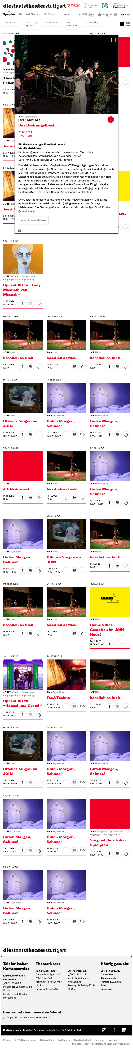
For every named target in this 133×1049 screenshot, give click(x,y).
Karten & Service (29, 14)
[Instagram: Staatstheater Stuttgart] (104, 1030)
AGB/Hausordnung (25, 1040)
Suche (84, 14)
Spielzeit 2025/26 (110, 970)
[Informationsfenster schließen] (113, 40)
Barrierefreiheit (82, 1040)
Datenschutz (47, 1040)
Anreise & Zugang (111, 981)
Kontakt (92, 15)
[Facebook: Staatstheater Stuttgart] (114, 1030)
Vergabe (113, 1040)
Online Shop (107, 974)
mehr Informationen (33, 220)
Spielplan (9, 14)
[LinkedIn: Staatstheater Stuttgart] (124, 1030)
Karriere (67, 14)
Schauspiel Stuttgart (105, 5)
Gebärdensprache (107, 15)
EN (128, 15)
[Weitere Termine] (31, 304)
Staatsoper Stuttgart (73, 5)
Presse (7, 1040)
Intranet (99, 1040)
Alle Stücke (51, 23)
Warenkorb (115, 14)
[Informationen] (111, 120)
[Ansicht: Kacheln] (122, 24)
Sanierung (106, 989)
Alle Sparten (30, 24)
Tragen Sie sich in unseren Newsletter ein (29, 1017)
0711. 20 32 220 (79, 974)
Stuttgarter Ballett (91, 5)
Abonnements (108, 978)
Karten (39, 304)
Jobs (103, 985)
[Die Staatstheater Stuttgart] (34, 6)
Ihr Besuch (50, 14)
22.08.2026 (11, 23)
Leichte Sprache (99, 15)
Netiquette (64, 1040)
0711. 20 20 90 (13, 983)
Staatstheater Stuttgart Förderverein (121, 5)
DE (122, 15)
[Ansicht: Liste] (128, 24)
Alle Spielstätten (71, 24)
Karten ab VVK (82, 435)
